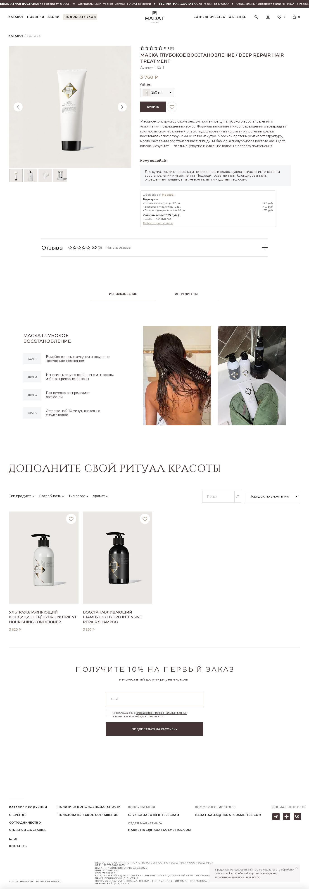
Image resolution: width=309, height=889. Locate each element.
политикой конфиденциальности (139, 716)
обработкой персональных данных (161, 712)
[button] (80, 17)
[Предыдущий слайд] (18, 106)
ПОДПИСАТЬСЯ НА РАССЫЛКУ (154, 729)
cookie (229, 873)
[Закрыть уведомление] (296, 868)
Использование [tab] (123, 294)
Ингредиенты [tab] (186, 294)
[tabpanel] (154, 376)
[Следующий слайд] (122, 106)
